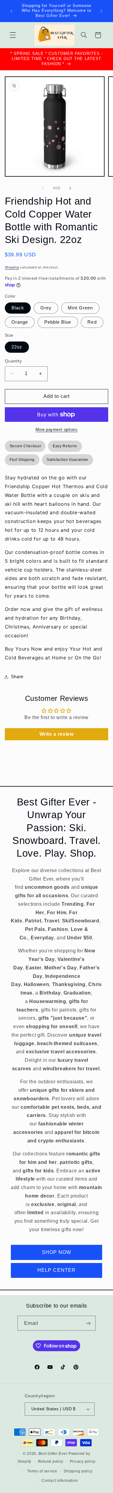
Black (17, 307)
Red (91, 322)
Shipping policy (78, 1471)
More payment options (57, 430)
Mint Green (80, 307)
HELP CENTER (56, 1270)
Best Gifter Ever (53, 1453)
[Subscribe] (88, 1323)
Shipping (12, 267)
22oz (16, 347)
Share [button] (17, 676)
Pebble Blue (57, 322)
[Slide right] (70, 188)
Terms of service (42, 1471)
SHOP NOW (56, 1252)
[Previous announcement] (11, 11)
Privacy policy (83, 1461)
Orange (19, 322)
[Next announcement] (101, 11)
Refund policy (51, 1461)
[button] (13, 35)
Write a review (56, 734)
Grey (46, 307)
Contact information (60, 1480)
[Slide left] (42, 188)
